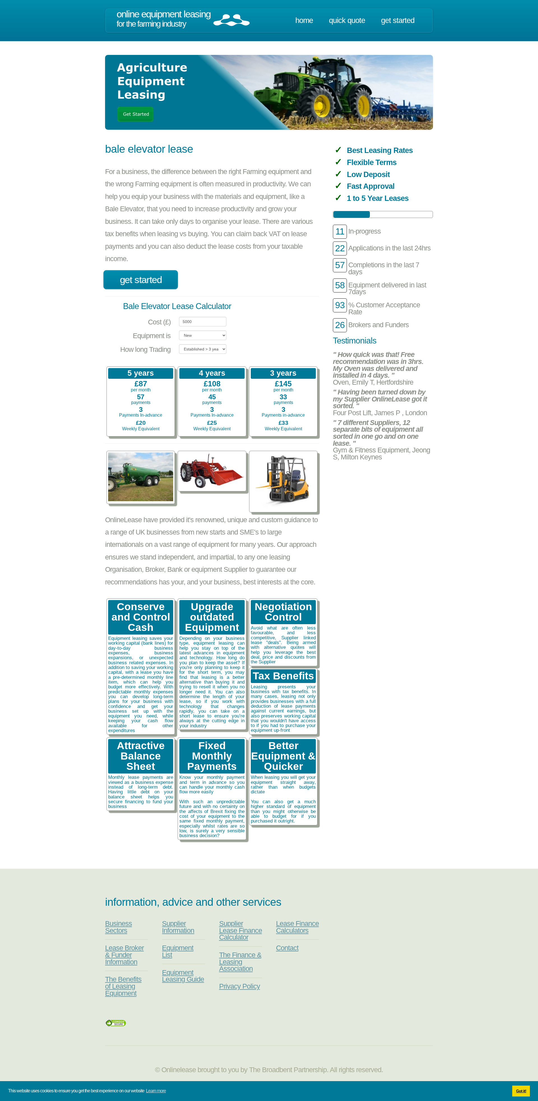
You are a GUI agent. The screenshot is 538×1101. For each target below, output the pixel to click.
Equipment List (177, 951)
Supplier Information (178, 927)
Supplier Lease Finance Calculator (240, 930)
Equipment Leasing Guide (183, 976)
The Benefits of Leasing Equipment (123, 986)
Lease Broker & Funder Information (124, 954)
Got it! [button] (521, 1091)
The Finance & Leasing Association (240, 961)
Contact (287, 948)
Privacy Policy (239, 986)
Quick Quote (347, 20)
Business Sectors (118, 927)
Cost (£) (159, 322)
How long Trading (145, 349)
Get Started (397, 20)
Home (304, 20)
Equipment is (152, 336)
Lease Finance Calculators (297, 927)
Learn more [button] (156, 1090)
